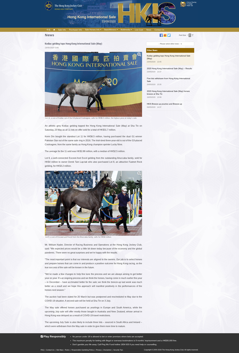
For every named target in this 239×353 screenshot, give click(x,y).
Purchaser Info (75, 30)
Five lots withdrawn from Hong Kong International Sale (168, 79)
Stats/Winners (110, 29)
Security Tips (118, 350)
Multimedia (126, 29)
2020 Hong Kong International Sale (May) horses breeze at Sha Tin (168, 92)
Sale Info (62, 30)
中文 (48, 30)
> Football (189, 4)
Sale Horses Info (92, 29)
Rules (67, 350)
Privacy (98, 350)
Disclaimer (107, 350)
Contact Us (159, 30)
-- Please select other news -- (170, 44)
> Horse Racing (191, 2)
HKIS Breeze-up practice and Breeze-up (164, 104)
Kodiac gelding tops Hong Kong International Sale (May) (168, 57)
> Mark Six (189, 5)
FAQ (42, 350)
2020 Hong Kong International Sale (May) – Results (169, 68)
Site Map (59, 350)
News (148, 30)
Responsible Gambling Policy (83, 350)
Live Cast (139, 30)
